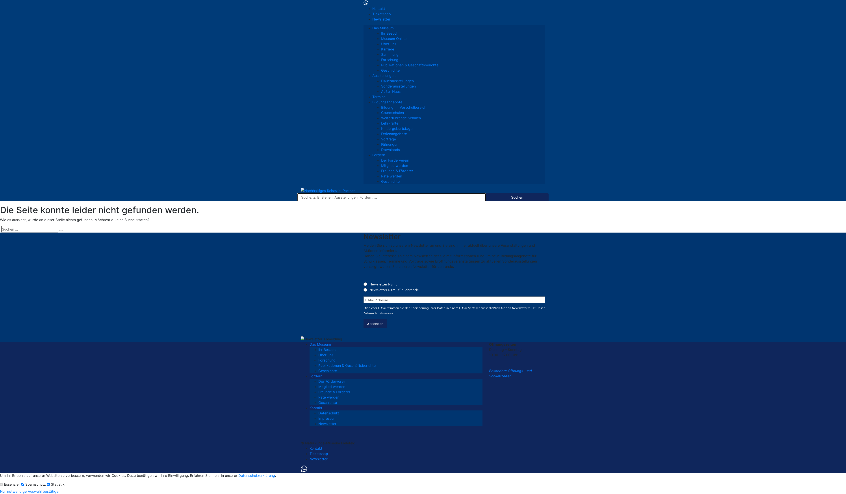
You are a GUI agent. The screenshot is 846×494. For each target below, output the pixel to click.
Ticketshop (381, 14)
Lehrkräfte (389, 123)
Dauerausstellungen (397, 81)
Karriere (387, 49)
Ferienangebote (394, 134)
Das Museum (383, 28)
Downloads (390, 149)
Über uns (388, 44)
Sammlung (390, 54)
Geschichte (390, 70)
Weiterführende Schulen (401, 118)
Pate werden (391, 176)
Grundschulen (392, 112)
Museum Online (393, 38)
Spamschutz (35, 484)
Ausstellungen (383, 75)
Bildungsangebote (387, 102)
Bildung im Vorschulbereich (403, 107)
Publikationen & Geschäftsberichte (409, 65)
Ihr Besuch (389, 33)
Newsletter (381, 19)
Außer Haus (391, 91)
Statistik (58, 484)
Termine (379, 97)
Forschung (389, 60)
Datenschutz (328, 413)
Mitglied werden (394, 165)
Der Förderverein (395, 160)
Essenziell (12, 484)
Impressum (327, 418)
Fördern (378, 155)
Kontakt (378, 8)
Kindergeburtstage (396, 128)
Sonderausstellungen (398, 86)
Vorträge (388, 139)
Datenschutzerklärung (256, 475)
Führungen (389, 144)
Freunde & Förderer (397, 171)
